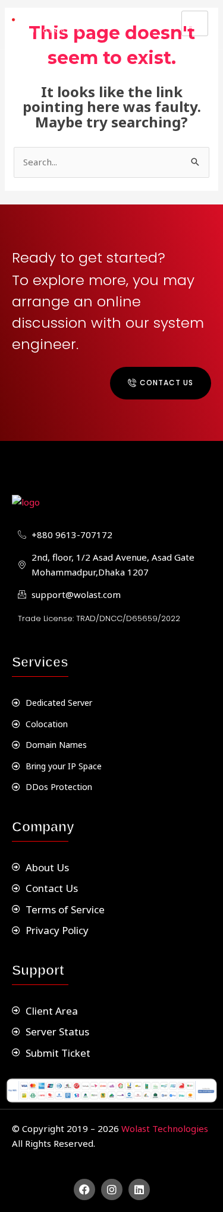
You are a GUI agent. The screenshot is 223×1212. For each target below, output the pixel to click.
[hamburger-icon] (194, 23)
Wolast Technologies (164, 1128)
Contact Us (166, 383)
